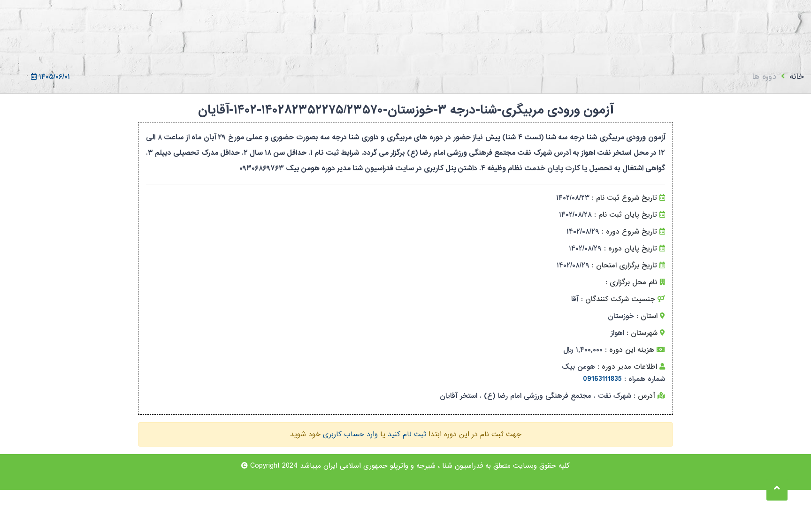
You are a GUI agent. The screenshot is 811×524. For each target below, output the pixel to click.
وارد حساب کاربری (350, 434)
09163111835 (602, 379)
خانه (796, 76)
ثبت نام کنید (407, 434)
